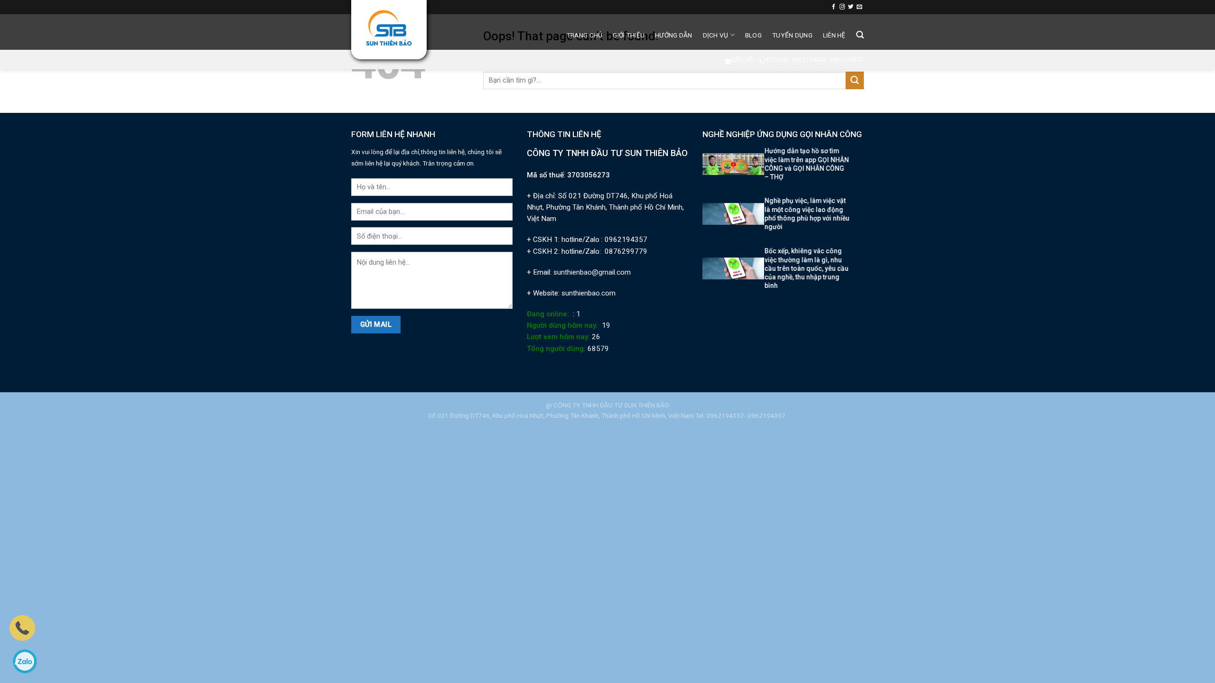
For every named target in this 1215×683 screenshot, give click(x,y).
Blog (753, 35)
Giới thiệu (629, 35)
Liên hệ (834, 35)
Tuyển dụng (792, 35)
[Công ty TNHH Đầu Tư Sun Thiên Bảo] (389, 28)
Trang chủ (584, 35)
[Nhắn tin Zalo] (24, 661)
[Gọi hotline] (22, 627)
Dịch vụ (716, 35)
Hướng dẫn (673, 35)
